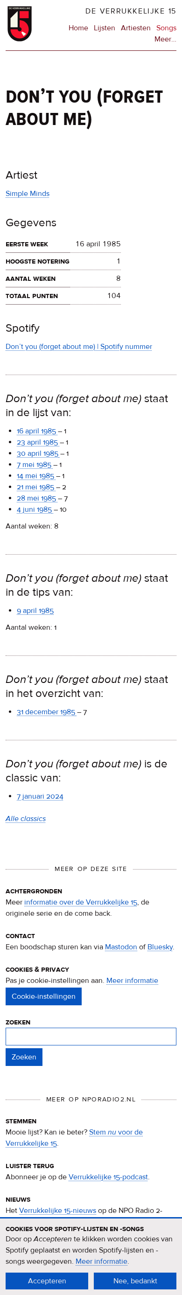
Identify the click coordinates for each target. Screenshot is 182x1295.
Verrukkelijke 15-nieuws (57, 1210)
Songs (166, 28)
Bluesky (160, 947)
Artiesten (136, 28)
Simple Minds (27, 193)
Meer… (165, 40)
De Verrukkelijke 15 (130, 11)
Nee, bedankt (135, 1281)
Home (78, 28)
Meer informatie (132, 980)
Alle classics (26, 818)
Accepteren (47, 1281)
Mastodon (121, 947)
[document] (91, 1256)
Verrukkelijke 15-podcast (108, 1177)
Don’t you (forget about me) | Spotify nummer (79, 346)
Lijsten (104, 28)
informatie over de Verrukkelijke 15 (80, 902)
